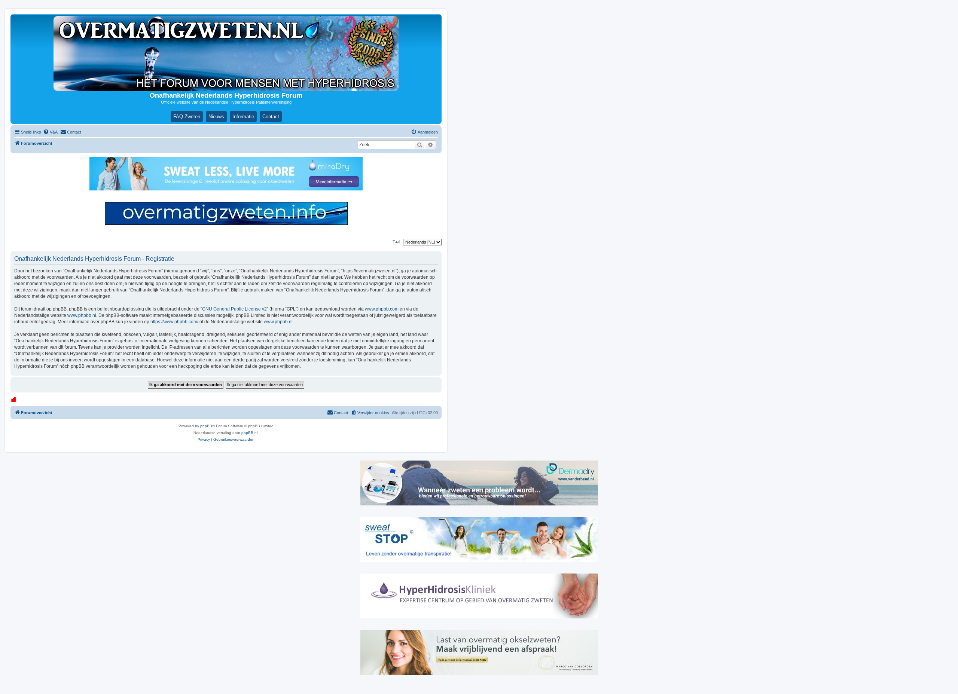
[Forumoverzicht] (226, 53)
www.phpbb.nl (81, 315)
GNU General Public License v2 (234, 309)
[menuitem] (50, 132)
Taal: (397, 241)
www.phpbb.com (382, 309)
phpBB (206, 426)
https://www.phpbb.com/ (174, 321)
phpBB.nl (249, 433)
